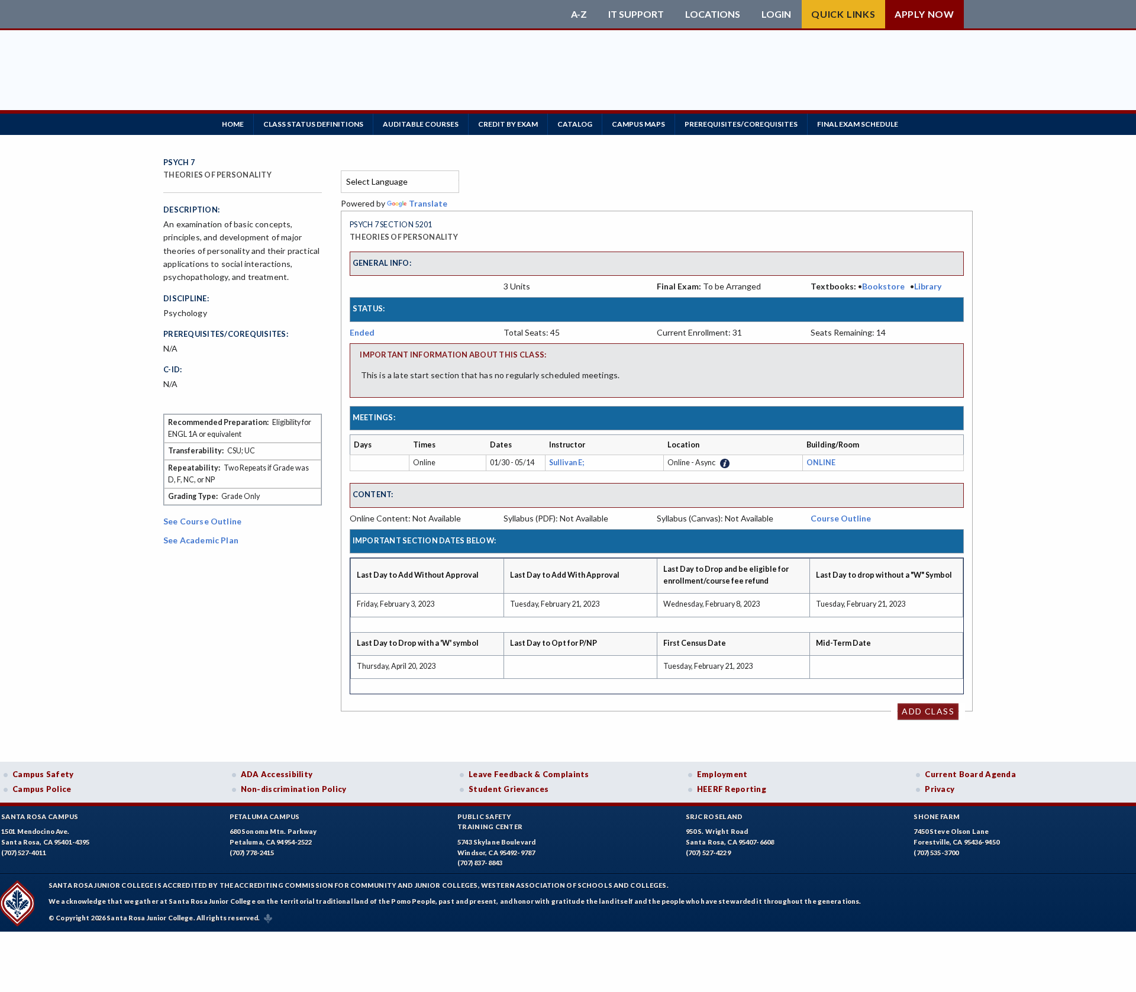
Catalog (574, 124)
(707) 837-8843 (479, 863)
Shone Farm (937, 816)
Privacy (939, 789)
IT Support (636, 14)
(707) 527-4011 (23, 852)
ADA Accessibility (277, 774)
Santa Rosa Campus (40, 816)
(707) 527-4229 (708, 852)
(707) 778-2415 (252, 852)
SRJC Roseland (714, 816)
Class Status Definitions (313, 124)
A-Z (579, 14)
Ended (362, 332)
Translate (428, 203)
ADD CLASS (928, 711)
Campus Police (42, 789)
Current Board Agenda (970, 774)
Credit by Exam (508, 124)
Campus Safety (43, 774)
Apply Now (924, 14)
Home (233, 124)
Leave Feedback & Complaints (529, 774)
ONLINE (820, 462)
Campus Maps (638, 124)
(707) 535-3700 (936, 852)
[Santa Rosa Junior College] (364, 14)
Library (927, 286)
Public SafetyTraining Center (489, 822)
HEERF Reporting (731, 789)
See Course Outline (202, 521)
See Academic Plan (200, 540)
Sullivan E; (567, 462)
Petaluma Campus (265, 816)
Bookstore (883, 286)
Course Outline (841, 518)
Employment (722, 774)
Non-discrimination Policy (294, 789)
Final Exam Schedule (857, 124)
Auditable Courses (421, 124)
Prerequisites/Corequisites (741, 124)
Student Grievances (508, 789)
